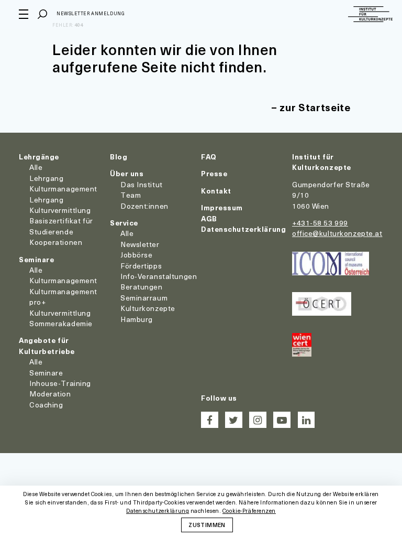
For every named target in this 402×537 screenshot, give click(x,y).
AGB (209, 218)
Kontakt (216, 190)
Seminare (36, 259)
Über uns (126, 173)
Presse (214, 173)
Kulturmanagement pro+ (63, 296)
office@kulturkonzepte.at (337, 233)
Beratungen (141, 286)
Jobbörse (136, 254)
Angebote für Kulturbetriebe (47, 345)
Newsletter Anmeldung (91, 13)
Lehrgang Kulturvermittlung (60, 205)
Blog (118, 156)
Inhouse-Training (60, 383)
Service (124, 222)
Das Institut (141, 184)
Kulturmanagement (63, 280)
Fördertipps (141, 265)
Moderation (50, 393)
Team (130, 194)
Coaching (46, 404)
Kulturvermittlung (60, 312)
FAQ (209, 156)
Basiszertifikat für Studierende (61, 226)
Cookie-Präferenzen (249, 511)
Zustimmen (206, 524)
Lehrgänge (39, 156)
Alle (35, 167)
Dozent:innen (144, 205)
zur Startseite (315, 107)
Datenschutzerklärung (243, 228)
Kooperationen (55, 242)
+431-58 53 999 (320, 222)
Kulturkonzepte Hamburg (147, 313)
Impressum (222, 207)
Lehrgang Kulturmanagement (63, 183)
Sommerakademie (61, 323)
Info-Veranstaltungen (158, 276)
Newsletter (140, 244)
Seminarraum (144, 297)
